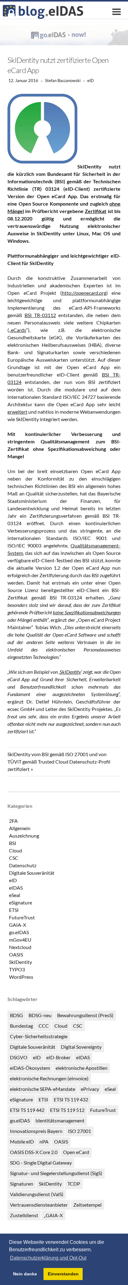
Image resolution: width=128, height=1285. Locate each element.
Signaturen (21, 1184)
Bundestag (21, 1026)
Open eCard (76, 1152)
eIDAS (16, 888)
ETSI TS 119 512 (67, 1110)
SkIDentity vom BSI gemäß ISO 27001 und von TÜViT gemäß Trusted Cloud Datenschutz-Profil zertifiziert (58, 761)
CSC (13, 858)
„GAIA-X (53, 1215)
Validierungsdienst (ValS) (36, 1194)
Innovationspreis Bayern (36, 1131)
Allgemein (19, 828)
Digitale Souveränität (31, 873)
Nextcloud (20, 947)
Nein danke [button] (25, 1273)
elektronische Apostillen (81, 1068)
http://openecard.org (84, 293)
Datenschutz (22, 865)
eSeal (14, 895)
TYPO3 (17, 969)
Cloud (15, 850)
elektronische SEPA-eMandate (42, 1089)
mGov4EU (20, 940)
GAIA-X (17, 925)
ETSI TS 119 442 (27, 1110)
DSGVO (18, 1057)
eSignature (20, 902)
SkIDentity (20, 962)
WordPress (21, 977)
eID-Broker (58, 1057)
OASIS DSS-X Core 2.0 (33, 1152)
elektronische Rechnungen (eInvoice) (49, 1078)
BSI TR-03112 (40, 315)
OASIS (16, 954)
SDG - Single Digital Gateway (41, 1162)
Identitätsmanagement (60, 1120)
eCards (18, 330)
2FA (13, 821)
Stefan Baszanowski (62, 80)
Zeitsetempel (87, 1205)
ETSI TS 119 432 (71, 1099)
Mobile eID (22, 1141)
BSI (12, 843)
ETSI (14, 910)
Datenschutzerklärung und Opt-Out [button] (48, 1258)
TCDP (73, 1184)
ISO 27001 (79, 1131)
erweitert (17, 412)
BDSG (16, 1015)
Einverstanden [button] (63, 1273)
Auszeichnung (24, 836)
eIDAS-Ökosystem (30, 1068)
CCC (44, 1026)
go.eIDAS (19, 932)
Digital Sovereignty (81, 1047)
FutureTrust (22, 917)
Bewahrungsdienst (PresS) (85, 1015)
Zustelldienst (24, 1215)
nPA (43, 1141)
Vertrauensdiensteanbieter (39, 1205)
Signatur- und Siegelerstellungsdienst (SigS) (56, 1173)
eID (90, 80)
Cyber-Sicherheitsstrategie (38, 1036)
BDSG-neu (40, 1015)
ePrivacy (90, 1089)
